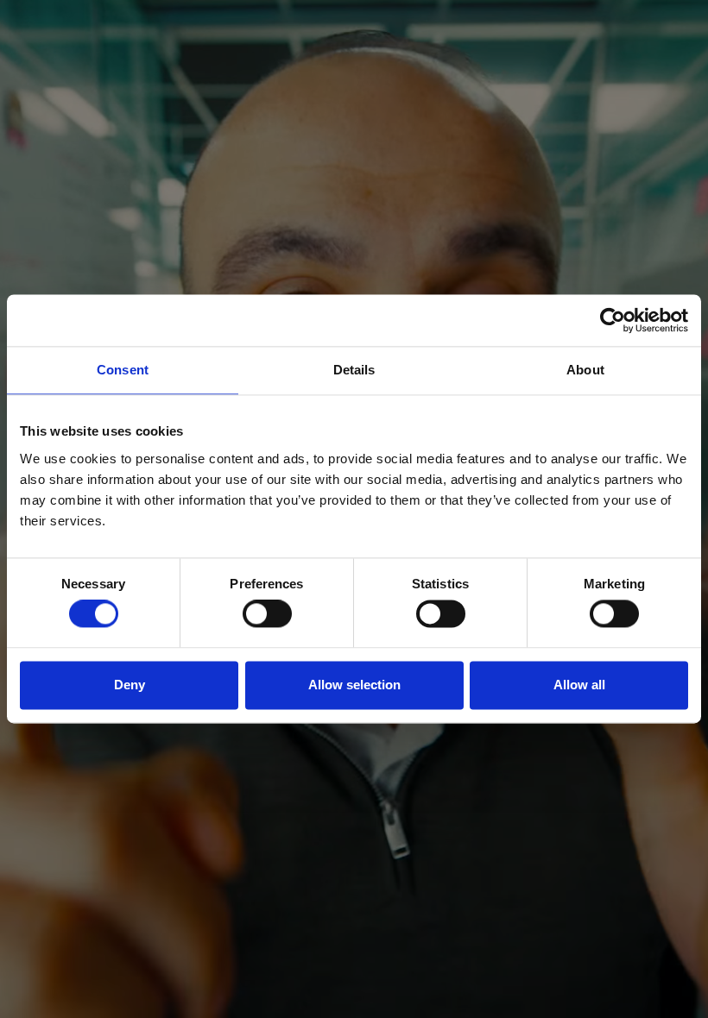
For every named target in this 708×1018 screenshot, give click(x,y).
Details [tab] (354, 369)
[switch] (267, 614)
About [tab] (585, 369)
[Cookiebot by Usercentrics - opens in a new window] (612, 320)
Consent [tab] (123, 369)
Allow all (579, 684)
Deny (129, 684)
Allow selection (354, 684)
